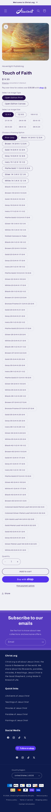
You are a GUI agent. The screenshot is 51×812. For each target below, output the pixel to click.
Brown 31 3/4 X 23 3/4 (17, 298)
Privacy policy (11, 800)
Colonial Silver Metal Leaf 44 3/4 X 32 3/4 (26, 514)
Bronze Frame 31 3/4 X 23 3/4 (21, 304)
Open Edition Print (14, 98)
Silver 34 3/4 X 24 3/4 (17, 434)
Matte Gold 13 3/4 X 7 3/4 (19, 218)
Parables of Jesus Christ (16, 714)
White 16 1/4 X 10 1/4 (17, 231)
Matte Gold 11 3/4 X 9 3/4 (17, 168)
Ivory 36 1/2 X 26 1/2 (16, 428)
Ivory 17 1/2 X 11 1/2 (16, 212)
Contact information (27, 804)
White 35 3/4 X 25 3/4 (17, 440)
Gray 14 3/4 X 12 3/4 (15, 156)
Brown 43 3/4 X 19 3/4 (17, 452)
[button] (5, 11)
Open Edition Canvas (15, 104)
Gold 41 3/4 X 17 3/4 (16, 458)
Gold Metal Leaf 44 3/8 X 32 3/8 (22, 526)
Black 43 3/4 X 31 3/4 (17, 495)
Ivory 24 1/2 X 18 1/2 (16, 267)
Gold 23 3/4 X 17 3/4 (16, 255)
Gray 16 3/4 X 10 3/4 (16, 206)
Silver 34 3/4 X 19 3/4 (17, 384)
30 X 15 (38, 121)
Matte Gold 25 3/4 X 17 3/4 (19, 329)
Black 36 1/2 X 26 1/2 (17, 397)
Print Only (10, 138)
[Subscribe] (43, 642)
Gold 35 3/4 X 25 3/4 (16, 415)
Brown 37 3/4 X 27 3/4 (17, 403)
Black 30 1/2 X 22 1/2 (17, 292)
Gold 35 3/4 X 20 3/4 (16, 360)
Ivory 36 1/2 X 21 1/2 (16, 372)
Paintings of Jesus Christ (16, 720)
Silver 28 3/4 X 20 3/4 (17, 335)
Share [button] (7, 593)
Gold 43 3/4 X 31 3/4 (16, 532)
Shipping (5, 83)
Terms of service (26, 800)
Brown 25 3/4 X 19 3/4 (17, 249)
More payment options (25, 586)
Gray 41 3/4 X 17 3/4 (16, 464)
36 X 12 (24, 127)
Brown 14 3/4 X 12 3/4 (15, 144)
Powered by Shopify (26, 795)
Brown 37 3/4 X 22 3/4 (17, 354)
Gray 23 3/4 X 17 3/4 (16, 261)
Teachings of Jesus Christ (17, 702)
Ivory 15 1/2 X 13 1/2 (15, 162)
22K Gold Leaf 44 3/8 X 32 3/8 (21, 520)
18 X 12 (36, 115)
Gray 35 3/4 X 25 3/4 (16, 421)
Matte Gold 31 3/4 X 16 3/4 (19, 378)
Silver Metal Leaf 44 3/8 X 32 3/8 (22, 545)
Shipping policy (41, 800)
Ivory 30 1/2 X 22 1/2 (16, 323)
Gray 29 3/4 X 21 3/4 (16, 317)
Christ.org (14, 795)
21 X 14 (10, 121)
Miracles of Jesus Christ (16, 708)
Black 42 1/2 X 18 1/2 (17, 446)
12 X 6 (21, 114)
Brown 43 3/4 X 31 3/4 (17, 501)
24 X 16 (24, 121)
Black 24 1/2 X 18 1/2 (17, 243)
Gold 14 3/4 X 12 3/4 (15, 150)
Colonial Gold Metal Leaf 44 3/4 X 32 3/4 (26, 508)
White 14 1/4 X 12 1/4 (15, 181)
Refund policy (42, 795)
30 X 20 (10, 127)
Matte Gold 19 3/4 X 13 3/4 (19, 274)
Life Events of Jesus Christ (17, 696)
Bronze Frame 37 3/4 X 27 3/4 (21, 409)
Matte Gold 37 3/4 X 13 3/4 (19, 477)
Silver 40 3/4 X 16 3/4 (17, 483)
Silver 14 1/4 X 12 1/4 (15, 174)
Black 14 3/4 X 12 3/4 (31, 138)
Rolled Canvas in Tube (17, 237)
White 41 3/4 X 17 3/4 (17, 489)
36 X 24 (38, 127)
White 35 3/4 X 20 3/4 (17, 391)
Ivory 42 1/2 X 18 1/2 (16, 471)
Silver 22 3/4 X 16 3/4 (17, 280)
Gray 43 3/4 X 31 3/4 (16, 538)
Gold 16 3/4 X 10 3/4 (16, 200)
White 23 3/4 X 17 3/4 (17, 286)
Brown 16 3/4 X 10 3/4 (17, 194)
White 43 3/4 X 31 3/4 (17, 551)
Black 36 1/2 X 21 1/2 (17, 347)
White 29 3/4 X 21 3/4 (17, 341)
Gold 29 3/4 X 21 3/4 (16, 310)
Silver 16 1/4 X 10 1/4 (17, 224)
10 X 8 (8, 114)
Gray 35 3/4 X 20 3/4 (16, 366)
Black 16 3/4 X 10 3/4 (17, 187)
